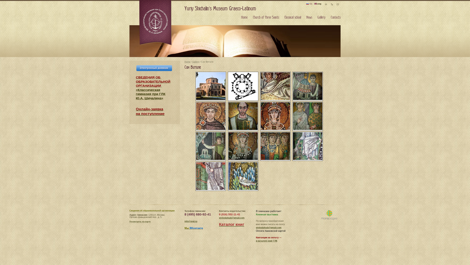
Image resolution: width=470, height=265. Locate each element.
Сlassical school (292, 17)
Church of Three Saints (266, 17)
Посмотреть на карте (140, 221)
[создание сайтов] (329, 215)
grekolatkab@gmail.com (232, 218)
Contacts (336, 17)
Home (188, 62)
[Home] (155, 23)
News (309, 17)
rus (310, 3)
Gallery (195, 62)
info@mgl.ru (191, 221)
